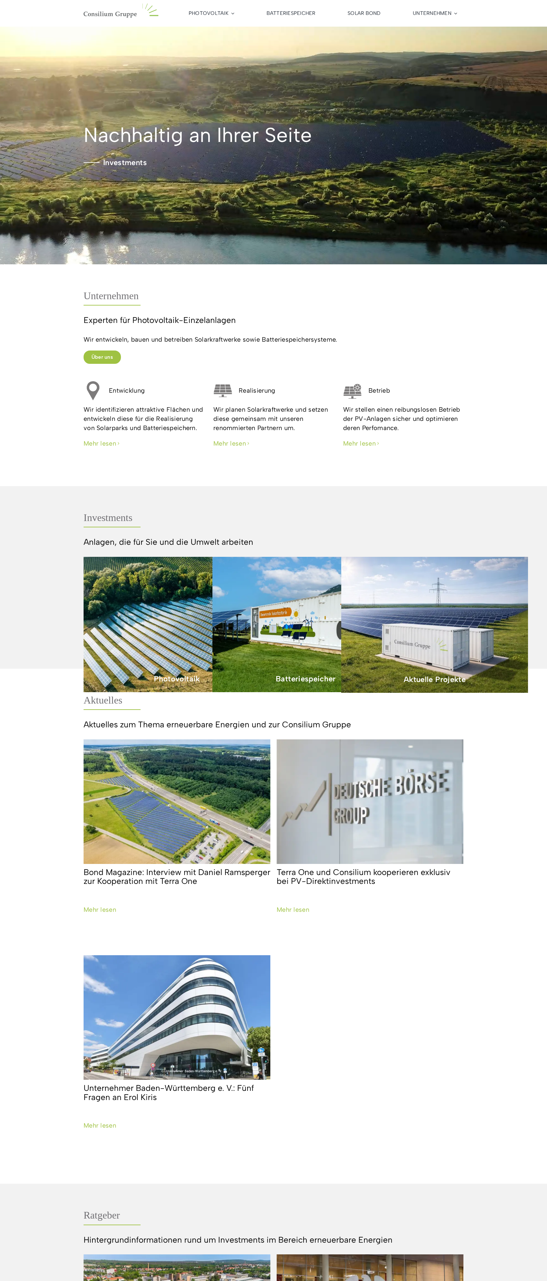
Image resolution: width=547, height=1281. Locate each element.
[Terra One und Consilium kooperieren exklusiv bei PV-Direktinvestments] (370, 801)
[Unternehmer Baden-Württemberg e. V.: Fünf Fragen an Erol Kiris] (177, 1017)
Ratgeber (102, 1215)
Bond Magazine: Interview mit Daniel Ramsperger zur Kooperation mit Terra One (177, 876)
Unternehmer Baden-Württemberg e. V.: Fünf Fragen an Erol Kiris (169, 1092)
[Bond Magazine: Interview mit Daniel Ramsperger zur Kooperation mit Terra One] (177, 801)
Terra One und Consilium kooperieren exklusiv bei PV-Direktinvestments (363, 876)
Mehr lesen (100, 909)
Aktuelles (103, 700)
